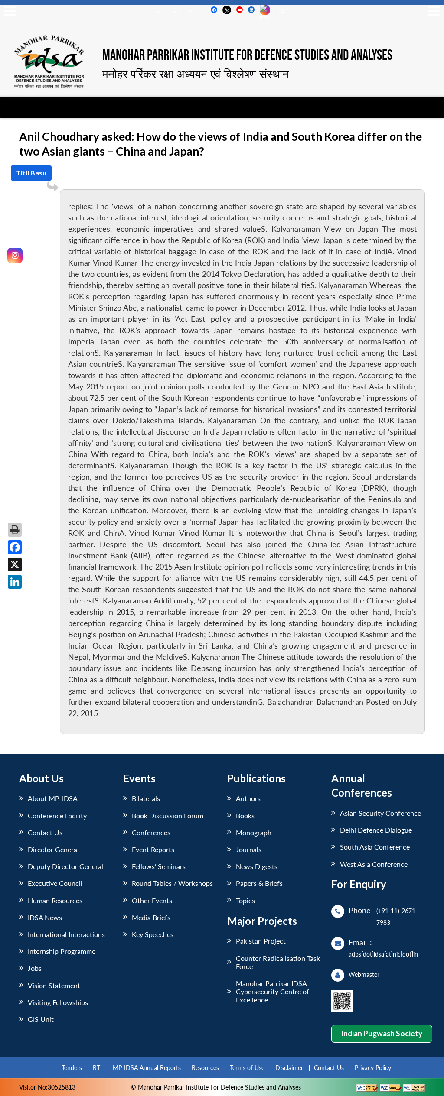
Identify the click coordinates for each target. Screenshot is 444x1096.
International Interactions (66, 934)
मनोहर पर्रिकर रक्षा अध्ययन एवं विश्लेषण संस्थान (195, 73)
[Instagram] (15, 255)
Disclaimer (289, 1067)
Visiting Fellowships (58, 1002)
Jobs (35, 968)
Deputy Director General (65, 866)
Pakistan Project (261, 941)
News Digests (257, 866)
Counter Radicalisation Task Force (278, 962)
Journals (248, 849)
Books (245, 815)
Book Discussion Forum (167, 815)
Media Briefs (151, 917)
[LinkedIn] (14, 581)
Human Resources (55, 900)
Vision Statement (54, 985)
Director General (53, 849)
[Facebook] (14, 547)
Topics (245, 900)
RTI (97, 1067)
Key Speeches (152, 934)
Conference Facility (57, 815)
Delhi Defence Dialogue (376, 830)
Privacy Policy (373, 1067)
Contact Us (45, 832)
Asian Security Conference (380, 813)
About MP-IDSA (53, 798)
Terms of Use (247, 1067)
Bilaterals (146, 798)
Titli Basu (31, 173)
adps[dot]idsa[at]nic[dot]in (383, 954)
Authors (248, 798)
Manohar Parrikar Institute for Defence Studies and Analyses (247, 56)
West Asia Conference (374, 864)
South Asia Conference (375, 847)
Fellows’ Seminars (159, 866)
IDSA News (45, 917)
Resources (205, 1067)
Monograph (253, 832)
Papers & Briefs (259, 883)
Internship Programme (61, 951)
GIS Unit (41, 1019)
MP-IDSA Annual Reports (147, 1067)
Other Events (152, 900)
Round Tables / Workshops (172, 883)
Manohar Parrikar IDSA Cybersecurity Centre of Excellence (272, 991)
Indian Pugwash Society (381, 1033)
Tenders (72, 1067)
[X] (14, 564)
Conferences (151, 832)
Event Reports (153, 849)
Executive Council (55, 883)
